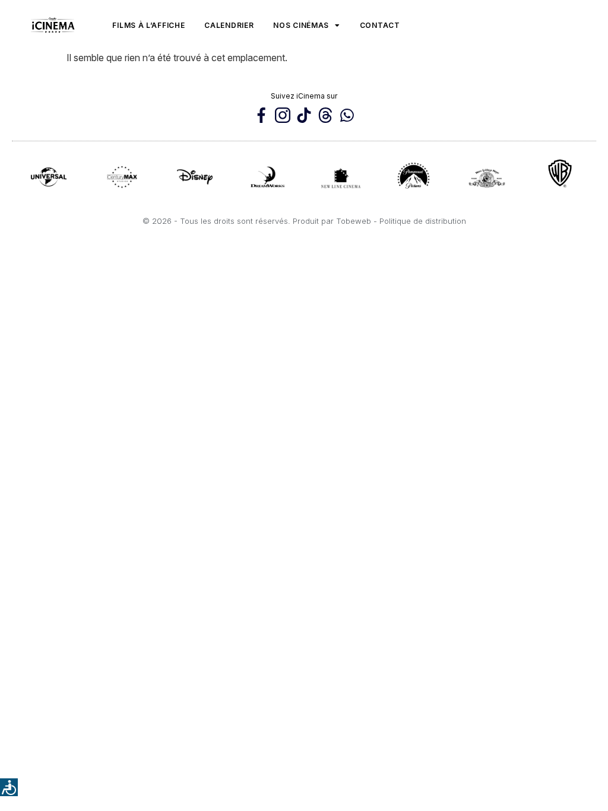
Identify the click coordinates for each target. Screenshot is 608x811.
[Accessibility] (9, 787)
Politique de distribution (422, 221)
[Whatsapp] (346, 115)
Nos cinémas (301, 25)
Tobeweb (353, 221)
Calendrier (229, 25)
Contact (380, 25)
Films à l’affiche (148, 25)
